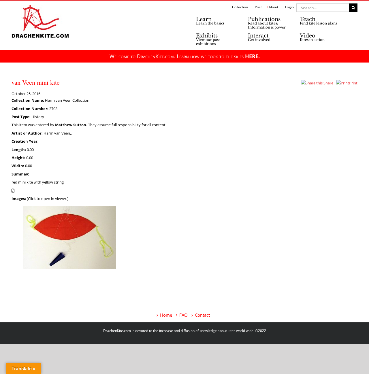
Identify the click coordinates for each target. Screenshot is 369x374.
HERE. (252, 56)
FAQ (183, 315)
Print (353, 83)
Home (166, 315)
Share (328, 83)
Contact (202, 315)
